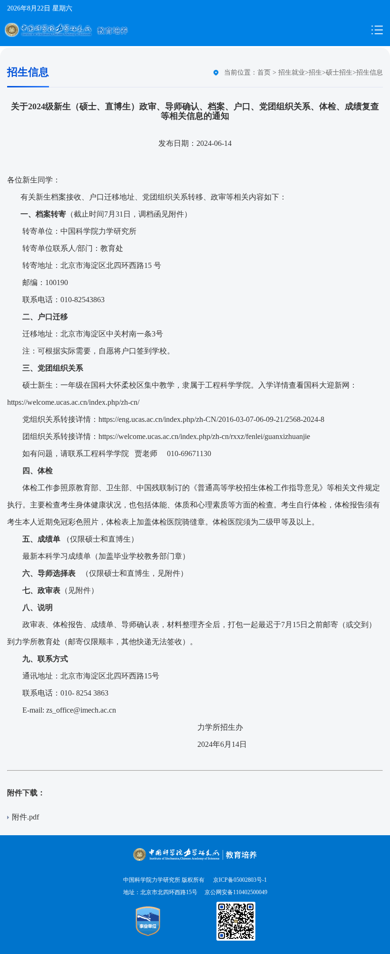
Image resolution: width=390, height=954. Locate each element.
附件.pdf (25, 817)
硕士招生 (339, 72)
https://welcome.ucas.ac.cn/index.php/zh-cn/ (73, 402)
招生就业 (291, 72)
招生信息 (369, 72)
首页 (264, 72)
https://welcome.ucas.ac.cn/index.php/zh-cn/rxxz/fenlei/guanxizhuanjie (204, 436)
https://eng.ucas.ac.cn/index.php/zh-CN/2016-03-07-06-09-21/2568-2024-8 (211, 419)
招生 (315, 72)
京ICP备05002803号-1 (239, 880)
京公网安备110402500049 (236, 892)
